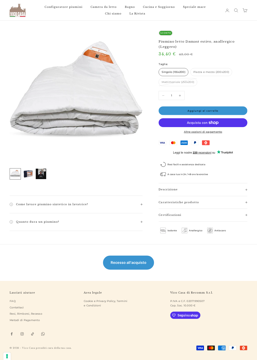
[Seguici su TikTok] (33, 334)
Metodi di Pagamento (25, 320)
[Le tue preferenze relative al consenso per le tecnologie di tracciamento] (7, 356)
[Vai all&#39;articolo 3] (41, 173)
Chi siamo (113, 13)
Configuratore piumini (63, 7)
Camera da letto (104, 7)
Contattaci (17, 307)
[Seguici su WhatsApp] (43, 334)
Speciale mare (194, 7)
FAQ (13, 301)
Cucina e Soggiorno (159, 7)
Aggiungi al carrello (203, 110)
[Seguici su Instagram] (22, 334)
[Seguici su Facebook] (12, 334)
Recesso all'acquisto (128, 262)
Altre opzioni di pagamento (203, 131)
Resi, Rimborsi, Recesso (26, 313)
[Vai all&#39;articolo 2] (28, 173)
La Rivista (138, 13)
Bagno (130, 7)
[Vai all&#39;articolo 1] (15, 173)
